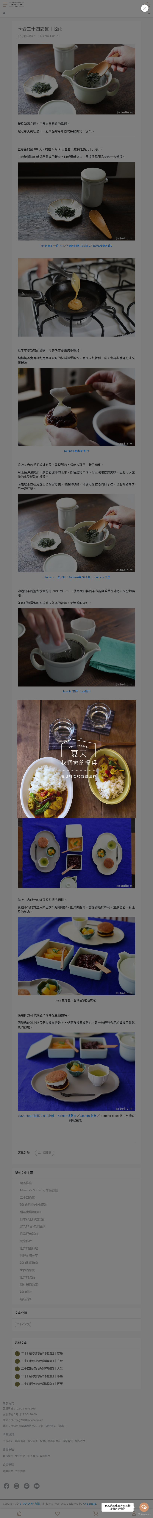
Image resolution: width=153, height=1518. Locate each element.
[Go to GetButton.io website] (144, 1514)
